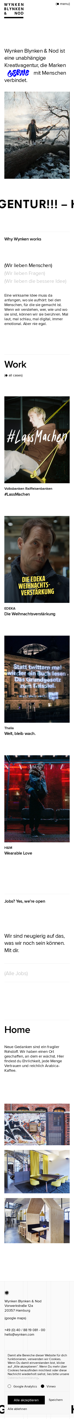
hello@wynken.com (19, 1334)
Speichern (56, 1400)
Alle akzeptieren (26, 1400)
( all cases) (13, 375)
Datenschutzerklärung (23, 1378)
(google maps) (15, 1318)
